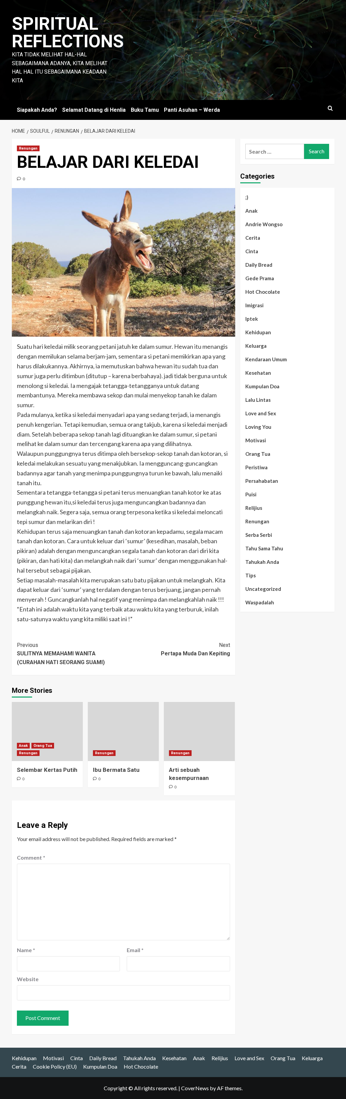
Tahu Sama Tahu (264, 548)
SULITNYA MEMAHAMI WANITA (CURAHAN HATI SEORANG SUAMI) (61, 653)
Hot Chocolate (262, 292)
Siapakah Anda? (37, 110)
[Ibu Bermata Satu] (123, 731)
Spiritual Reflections (68, 33)
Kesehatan (258, 373)
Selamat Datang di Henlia (94, 110)
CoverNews (195, 1088)
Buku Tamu (145, 110)
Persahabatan (261, 481)
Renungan (28, 148)
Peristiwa (256, 467)
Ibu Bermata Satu (116, 769)
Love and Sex (260, 413)
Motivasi (255, 440)
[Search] (330, 108)
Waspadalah (259, 602)
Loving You (258, 427)
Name (26, 950)
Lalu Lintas (258, 400)
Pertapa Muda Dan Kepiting (195, 649)
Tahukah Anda (262, 562)
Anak (23, 745)
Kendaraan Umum (266, 359)
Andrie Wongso (263, 224)
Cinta (251, 251)
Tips (250, 575)
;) (246, 197)
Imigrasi (254, 305)
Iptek (251, 319)
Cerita (252, 238)
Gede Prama (259, 278)
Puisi (250, 494)
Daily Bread (258, 265)
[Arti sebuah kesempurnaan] (199, 731)
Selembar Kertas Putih (47, 769)
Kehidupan (258, 332)
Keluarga (256, 346)
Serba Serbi (258, 535)
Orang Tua (42, 745)
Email (135, 950)
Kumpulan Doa (262, 386)
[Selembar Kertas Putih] (47, 731)
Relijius (253, 508)
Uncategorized (263, 589)
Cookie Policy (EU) (55, 1066)
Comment (31, 857)
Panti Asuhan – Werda (192, 110)
